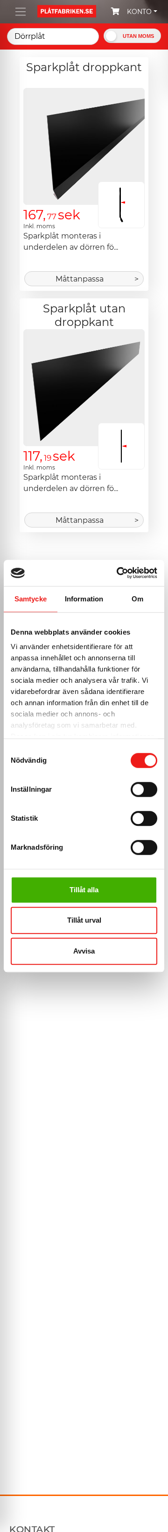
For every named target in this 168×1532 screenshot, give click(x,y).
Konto (139, 11)
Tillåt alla (84, 890)
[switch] (144, 790)
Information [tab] (84, 599)
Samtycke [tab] (30, 599)
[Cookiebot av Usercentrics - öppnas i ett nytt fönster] (118, 573)
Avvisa (84, 951)
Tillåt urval (84, 920)
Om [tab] (137, 599)
